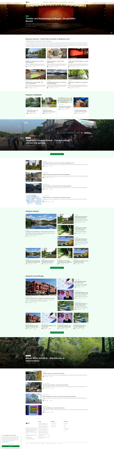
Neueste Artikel (45, 2)
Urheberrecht (31, 443)
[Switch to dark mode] (87, 2)
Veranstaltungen (64, 2)
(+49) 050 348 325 (29, 437)
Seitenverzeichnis (60, 443)
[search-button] (85, 2)
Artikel (39, 421)
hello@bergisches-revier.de (31, 438)
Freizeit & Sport (70, 2)
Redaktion (53, 421)
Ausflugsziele (51, 2)
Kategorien (66, 421)
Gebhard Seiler (28, 26)
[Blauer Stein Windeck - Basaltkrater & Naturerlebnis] (57, 352)
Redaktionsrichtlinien (54, 443)
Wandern (56, 2)
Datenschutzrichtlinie (37, 443)
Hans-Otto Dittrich (53, 423)
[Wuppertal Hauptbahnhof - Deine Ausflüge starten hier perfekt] (57, 135)
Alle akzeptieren (10, 446)
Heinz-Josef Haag (28, 145)
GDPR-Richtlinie (48, 443)
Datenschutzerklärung (5, 441)
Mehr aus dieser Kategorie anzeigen (56, 154)
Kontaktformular (43, 443)
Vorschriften (27, 443)
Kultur (60, 2)
